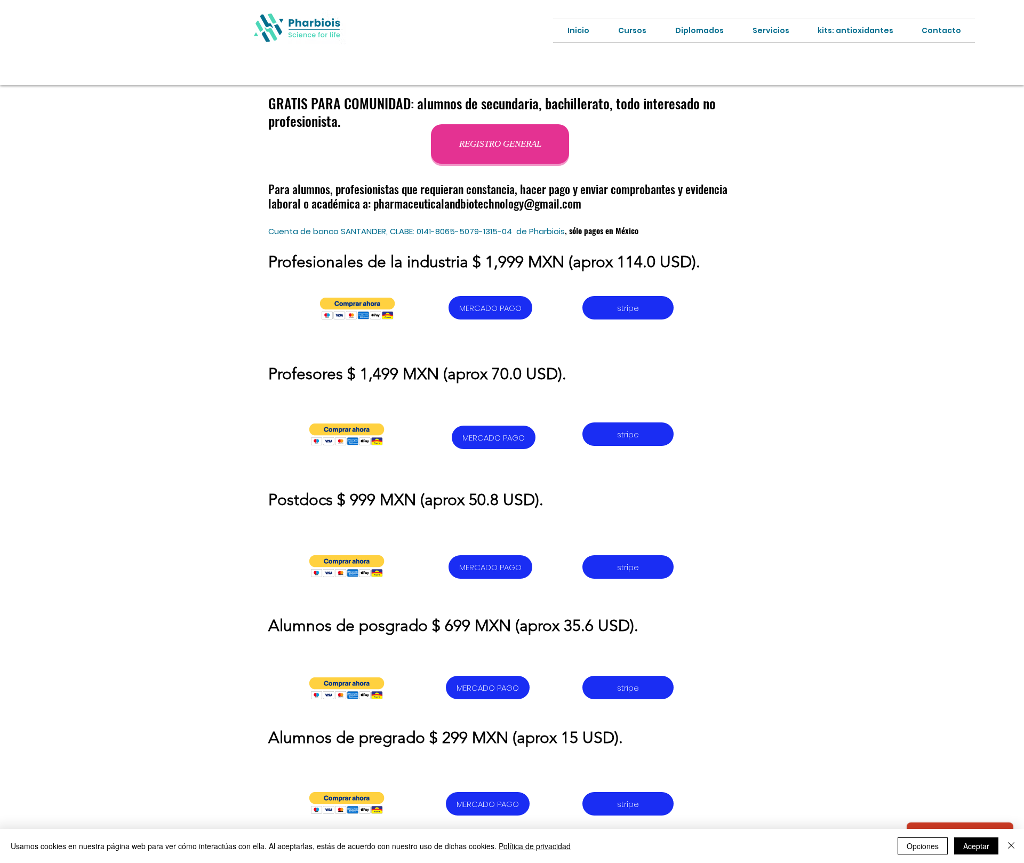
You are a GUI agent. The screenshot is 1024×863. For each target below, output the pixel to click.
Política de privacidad (535, 846)
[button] (357, 308)
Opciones (923, 846)
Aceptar (976, 846)
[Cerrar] (1011, 845)
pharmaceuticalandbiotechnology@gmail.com (477, 203)
